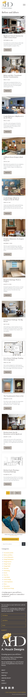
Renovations (7, 586)
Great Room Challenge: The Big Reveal (13, 320)
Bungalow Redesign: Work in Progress (12, 280)
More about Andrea (13, 535)
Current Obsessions (8, 557)
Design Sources (7, 561)
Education (6, 568)
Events (5, 573)
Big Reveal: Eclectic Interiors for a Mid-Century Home (13, 36)
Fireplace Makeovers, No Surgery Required (14, 239)
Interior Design (7, 579)
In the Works (7, 577)
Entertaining (7, 570)
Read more (8, 50)
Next (17, 492)
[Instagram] (2, 688)
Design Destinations (8, 559)
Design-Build (7, 566)
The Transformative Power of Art (14, 396)
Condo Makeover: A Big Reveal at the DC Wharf (14, 117)
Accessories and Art (8, 552)
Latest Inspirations (8, 581)
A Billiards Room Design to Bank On (13, 158)
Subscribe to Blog (10, 539)
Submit (4, 630)
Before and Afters (8, 555)
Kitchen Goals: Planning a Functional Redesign (11, 471)
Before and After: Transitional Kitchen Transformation (12, 76)
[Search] (23, 544)
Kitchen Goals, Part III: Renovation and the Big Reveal (13, 433)
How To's (6, 575)
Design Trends (7, 564)
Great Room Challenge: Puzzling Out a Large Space (13, 359)
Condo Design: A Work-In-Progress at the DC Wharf (12, 198)
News (5, 584)
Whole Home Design (9, 588)
